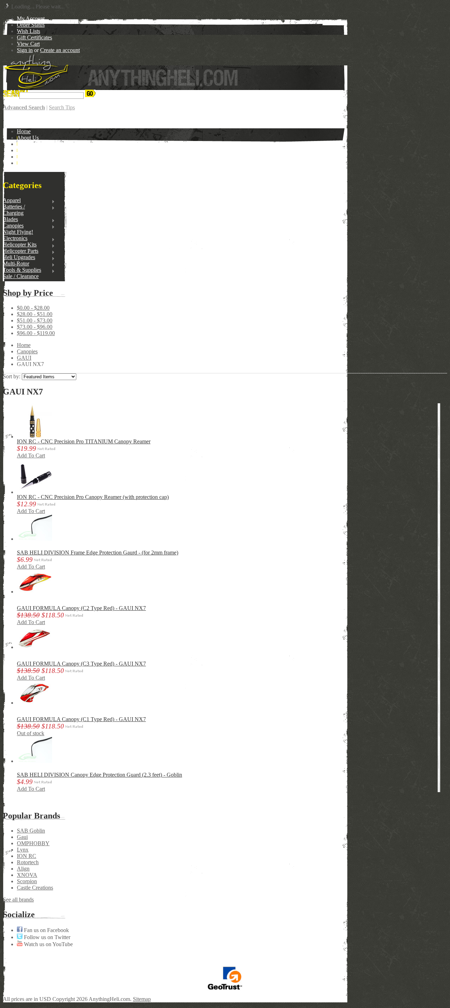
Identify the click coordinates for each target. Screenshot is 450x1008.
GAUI (24, 358)
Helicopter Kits (20, 245)
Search (10, 95)
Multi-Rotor (16, 264)
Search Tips (62, 107)
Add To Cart (31, 455)
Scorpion (27, 881)
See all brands (18, 900)
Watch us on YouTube (47, 944)
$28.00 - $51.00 (34, 314)
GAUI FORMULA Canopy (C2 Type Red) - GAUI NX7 (81, 608)
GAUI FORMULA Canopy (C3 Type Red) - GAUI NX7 (81, 664)
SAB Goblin (31, 831)
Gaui (22, 837)
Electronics (15, 238)
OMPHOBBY (33, 843)
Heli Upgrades (19, 257)
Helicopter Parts (20, 251)
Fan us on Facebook (45, 930)
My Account (31, 18)
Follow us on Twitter (46, 937)
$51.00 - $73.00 (34, 320)
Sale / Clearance (21, 276)
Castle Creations (35, 888)
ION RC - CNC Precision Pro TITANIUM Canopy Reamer (83, 441)
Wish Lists (28, 31)
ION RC (26, 856)
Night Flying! (18, 232)
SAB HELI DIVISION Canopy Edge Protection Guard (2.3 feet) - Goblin (99, 775)
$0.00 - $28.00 (33, 308)
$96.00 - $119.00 (36, 333)
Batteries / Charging (14, 210)
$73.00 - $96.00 (34, 327)
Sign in (25, 50)
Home (24, 345)
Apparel (12, 200)
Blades (10, 219)
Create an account (60, 50)
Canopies (13, 226)
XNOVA (27, 875)
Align (23, 869)
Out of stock (30, 733)
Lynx (22, 850)
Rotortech (28, 862)
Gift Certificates (34, 37)
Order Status (31, 25)
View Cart (28, 44)
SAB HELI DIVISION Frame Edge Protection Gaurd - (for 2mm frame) (97, 553)
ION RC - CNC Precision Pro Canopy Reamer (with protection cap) (93, 497)
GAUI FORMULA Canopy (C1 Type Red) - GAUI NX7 (81, 719)
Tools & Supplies (22, 270)
